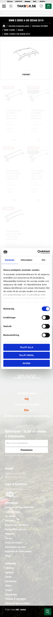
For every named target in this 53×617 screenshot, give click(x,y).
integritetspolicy (38, 455)
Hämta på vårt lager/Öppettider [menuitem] (19, 507)
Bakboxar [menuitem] (9, 572)
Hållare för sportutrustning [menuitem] (17, 603)
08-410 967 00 (18, 473)
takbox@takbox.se (18, 477)
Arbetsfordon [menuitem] (11, 594)
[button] (5, 9)
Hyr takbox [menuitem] (10, 516)
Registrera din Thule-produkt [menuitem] (18, 551)
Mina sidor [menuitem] (10, 534)
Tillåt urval (26, 355)
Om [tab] (43, 260)
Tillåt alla (26, 347)
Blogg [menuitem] (7, 556)
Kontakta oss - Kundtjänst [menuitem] (17, 525)
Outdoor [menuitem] (8, 590)
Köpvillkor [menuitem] (9, 520)
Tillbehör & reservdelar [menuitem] (15, 599)
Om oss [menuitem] (8, 538)
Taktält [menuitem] (8, 577)
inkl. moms (21, 609)
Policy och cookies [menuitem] (13, 542)
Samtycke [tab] (9, 260)
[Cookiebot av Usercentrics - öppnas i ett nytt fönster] (38, 252)
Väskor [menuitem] (8, 585)
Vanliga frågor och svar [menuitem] (15, 529)
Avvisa (26, 363)
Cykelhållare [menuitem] (11, 581)
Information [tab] (26, 260)
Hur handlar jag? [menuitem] (12, 512)
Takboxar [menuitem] (9, 568)
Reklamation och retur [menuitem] (15, 547)
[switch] (46, 317)
